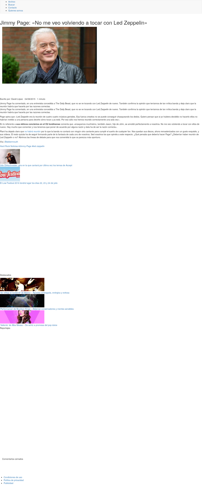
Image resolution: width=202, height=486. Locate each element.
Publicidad (8, 483)
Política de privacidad (14, 480)
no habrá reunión (33, 131)
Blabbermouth (11, 141)
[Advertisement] (72, 90)
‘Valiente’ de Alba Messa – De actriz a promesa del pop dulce (28, 325)
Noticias (14, 146)
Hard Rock (5, 146)
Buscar (11, 4)
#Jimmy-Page (24, 146)
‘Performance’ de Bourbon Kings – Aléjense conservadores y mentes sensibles (37, 308)
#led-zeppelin (38, 146)
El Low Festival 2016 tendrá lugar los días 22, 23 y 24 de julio (29, 182)
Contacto (12, 7)
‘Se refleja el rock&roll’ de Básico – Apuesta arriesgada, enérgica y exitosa (34, 292)
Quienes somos (15, 10)
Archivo (11, 1)
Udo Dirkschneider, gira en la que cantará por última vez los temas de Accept (36, 165)
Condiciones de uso (13, 477)
